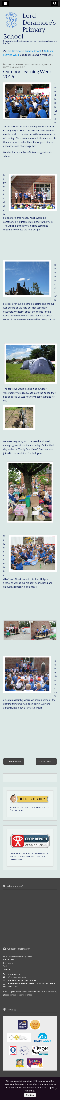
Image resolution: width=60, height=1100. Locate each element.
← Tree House (13, 761)
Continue (30, 1095)
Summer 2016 (37, 64)
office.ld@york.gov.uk (16, 977)
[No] (56, 1088)
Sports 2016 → (46, 761)
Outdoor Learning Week (17, 64)
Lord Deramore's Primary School (29, 26)
